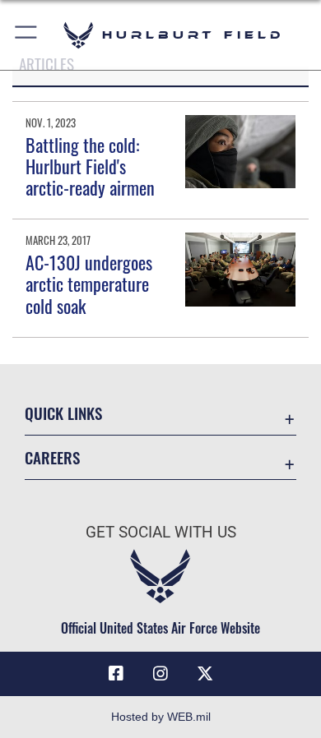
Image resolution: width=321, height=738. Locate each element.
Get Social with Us (161, 532)
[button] (27, 35)
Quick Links (63, 413)
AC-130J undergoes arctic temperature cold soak (89, 284)
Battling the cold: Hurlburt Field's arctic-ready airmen (90, 166)
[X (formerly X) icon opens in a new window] (205, 674)
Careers (52, 457)
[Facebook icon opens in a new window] (116, 674)
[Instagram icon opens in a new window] (160, 674)
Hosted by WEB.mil (161, 716)
